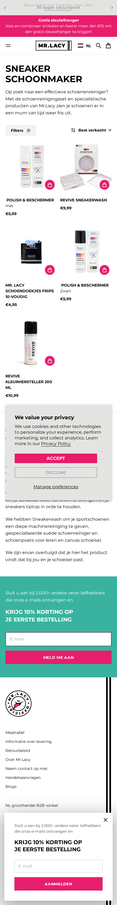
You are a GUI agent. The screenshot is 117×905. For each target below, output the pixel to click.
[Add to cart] (50, 185)
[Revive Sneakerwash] (86, 166)
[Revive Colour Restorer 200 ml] (31, 342)
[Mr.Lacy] (54, 45)
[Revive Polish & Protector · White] (31, 166)
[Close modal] (105, 820)
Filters (17, 130)
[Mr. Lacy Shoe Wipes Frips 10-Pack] (31, 251)
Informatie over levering (28, 741)
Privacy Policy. (56, 443)
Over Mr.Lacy (17, 759)
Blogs (11, 786)
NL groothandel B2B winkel (31, 805)
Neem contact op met (26, 768)
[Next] (112, 7)
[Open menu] (8, 45)
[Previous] (5, 7)
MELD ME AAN (58, 657)
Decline (56, 472)
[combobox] (84, 45)
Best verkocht (92, 130)
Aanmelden (58, 884)
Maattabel (14, 732)
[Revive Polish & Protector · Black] (86, 251)
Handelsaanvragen (23, 777)
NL (88, 45)
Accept (56, 458)
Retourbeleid (17, 750)
